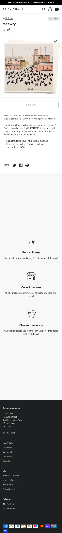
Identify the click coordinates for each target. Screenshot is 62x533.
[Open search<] (43, 9)
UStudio (9, 18)
